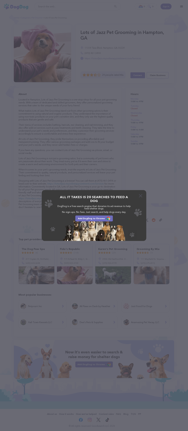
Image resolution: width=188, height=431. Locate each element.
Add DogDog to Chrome (91, 218)
